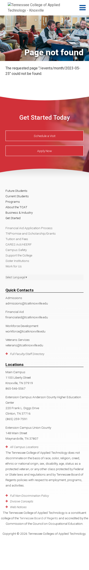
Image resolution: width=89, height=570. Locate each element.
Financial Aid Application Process (28, 228)
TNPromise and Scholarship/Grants (30, 233)
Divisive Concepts (21, 501)
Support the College (18, 255)
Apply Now (44, 151)
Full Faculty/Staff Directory (27, 354)
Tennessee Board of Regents (38, 518)
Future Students (16, 191)
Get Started (13, 218)
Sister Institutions (17, 261)
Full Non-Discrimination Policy (29, 495)
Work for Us (13, 266)
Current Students (17, 196)
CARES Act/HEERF (18, 244)
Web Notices (18, 507)
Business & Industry (19, 212)
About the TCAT (16, 207)
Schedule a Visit (44, 136)
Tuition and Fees (16, 239)
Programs (12, 201)
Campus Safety (16, 250)
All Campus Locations (24, 447)
